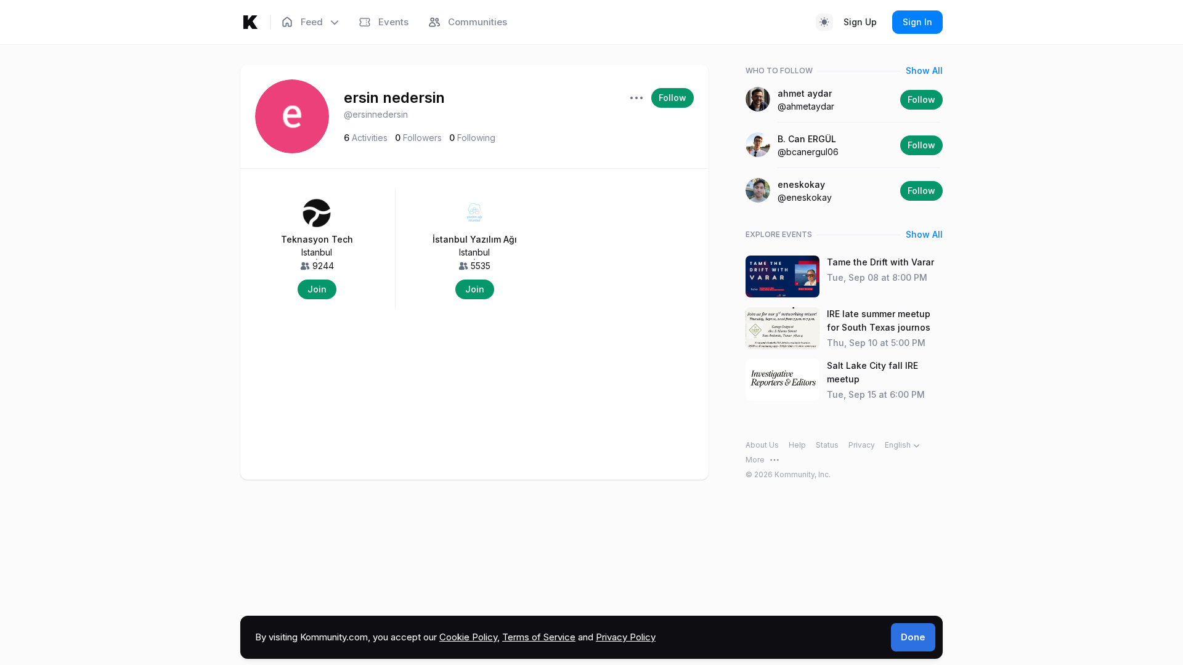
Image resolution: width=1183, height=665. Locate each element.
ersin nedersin (394, 98)
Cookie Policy (468, 637)
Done (913, 637)
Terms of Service (538, 637)
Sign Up (860, 22)
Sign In (917, 22)
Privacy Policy (626, 637)
